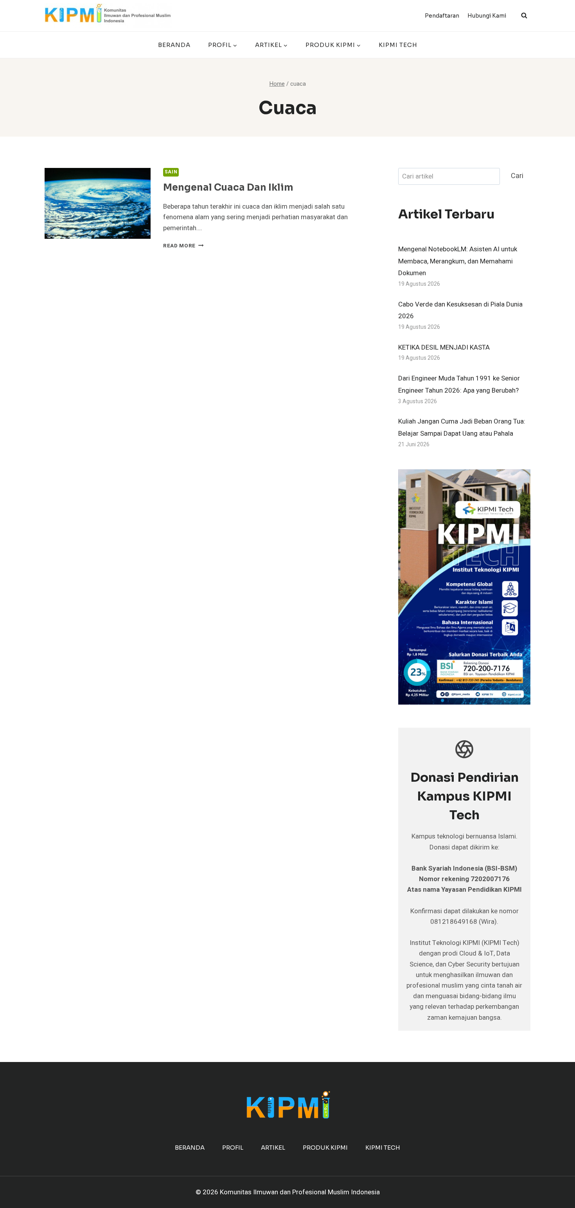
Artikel (273, 1147)
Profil (232, 1147)
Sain (171, 172)
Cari (517, 176)
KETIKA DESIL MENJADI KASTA (444, 347)
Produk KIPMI (325, 1147)
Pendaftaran (442, 15)
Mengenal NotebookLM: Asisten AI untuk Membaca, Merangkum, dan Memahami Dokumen (457, 261)
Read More (183, 246)
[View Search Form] (524, 15)
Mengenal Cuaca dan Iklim (228, 187)
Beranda (174, 45)
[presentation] (98, 203)
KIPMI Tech (398, 45)
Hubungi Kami (486, 15)
